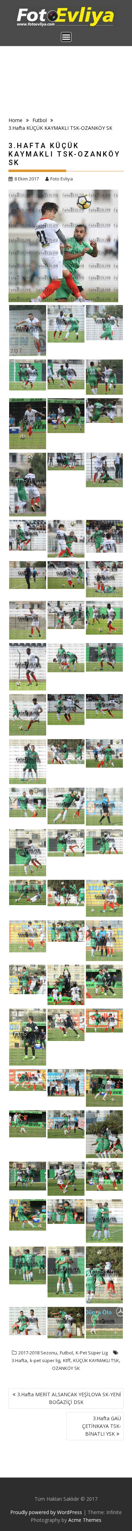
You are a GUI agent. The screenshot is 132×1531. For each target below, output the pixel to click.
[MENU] (66, 37)
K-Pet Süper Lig (92, 1352)
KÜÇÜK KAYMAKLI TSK (96, 1360)
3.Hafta (19, 1360)
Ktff (66, 1360)
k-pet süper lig (45, 1360)
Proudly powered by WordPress (46, 1512)
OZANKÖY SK (66, 1368)
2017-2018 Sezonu (37, 1352)
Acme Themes (84, 1520)
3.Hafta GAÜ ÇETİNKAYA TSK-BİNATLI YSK (101, 1426)
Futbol (66, 1352)
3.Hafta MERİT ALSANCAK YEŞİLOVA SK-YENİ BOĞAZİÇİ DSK (69, 1398)
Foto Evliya (61, 179)
